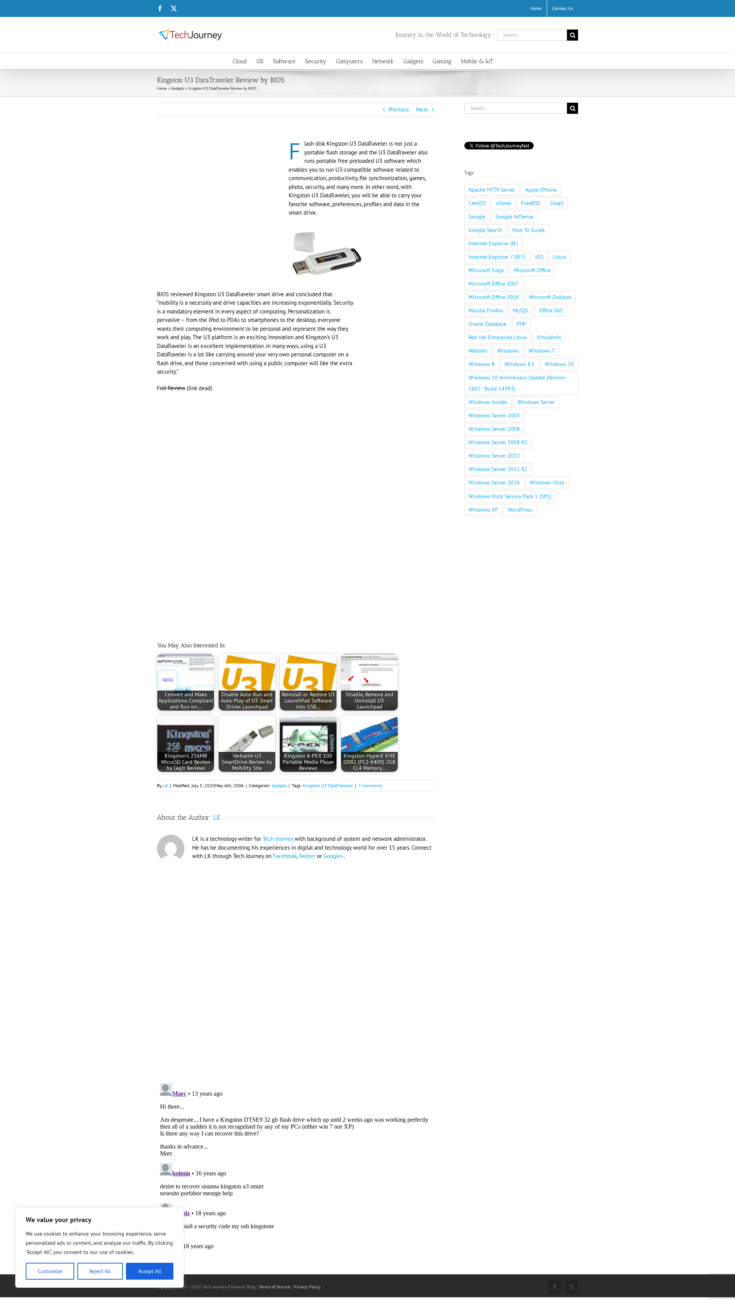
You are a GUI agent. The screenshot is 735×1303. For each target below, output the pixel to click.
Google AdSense (514, 216)
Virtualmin (549, 337)
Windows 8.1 (520, 364)
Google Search (485, 229)
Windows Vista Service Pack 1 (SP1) (510, 496)
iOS (539, 256)
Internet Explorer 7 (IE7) (497, 256)
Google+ (333, 856)
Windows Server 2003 (494, 415)
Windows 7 (542, 350)
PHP (521, 323)
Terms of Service (274, 1287)
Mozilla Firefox (486, 310)
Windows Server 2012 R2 (498, 469)
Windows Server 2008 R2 (498, 442)
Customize (50, 1271)
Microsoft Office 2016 (494, 297)
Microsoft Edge (486, 270)
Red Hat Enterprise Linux (498, 337)
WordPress (520, 509)
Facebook (284, 856)
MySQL (521, 310)
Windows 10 (559, 364)
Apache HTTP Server (492, 189)
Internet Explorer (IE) (493, 243)
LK (165, 785)
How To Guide (528, 229)
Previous (399, 109)
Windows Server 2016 (494, 482)
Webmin (478, 350)
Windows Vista (547, 482)
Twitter (307, 856)
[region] (99, 1247)
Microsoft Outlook (550, 297)
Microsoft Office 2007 (494, 283)
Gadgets (279, 785)
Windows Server (536, 402)
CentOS (477, 203)
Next (422, 109)
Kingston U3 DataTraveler (328, 785)
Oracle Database (487, 323)
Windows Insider (488, 402)
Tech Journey (278, 838)
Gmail (557, 203)
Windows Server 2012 (494, 455)
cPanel (503, 203)
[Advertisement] (221, 196)
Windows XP (483, 509)
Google (477, 216)
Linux (559, 256)
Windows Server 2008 (494, 428)
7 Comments (370, 785)
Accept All (149, 1271)
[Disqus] (295, 969)
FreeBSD (530, 203)
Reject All (100, 1271)
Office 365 (551, 310)
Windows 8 (482, 364)
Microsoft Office (532, 270)
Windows (508, 350)
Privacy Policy (307, 1287)
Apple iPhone (541, 189)
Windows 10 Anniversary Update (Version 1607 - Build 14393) (517, 383)
